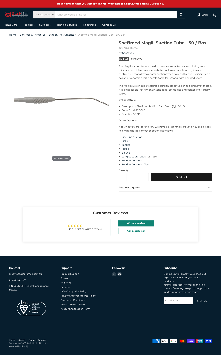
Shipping (66, 282)
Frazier (125, 141)
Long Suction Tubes (134, 156)
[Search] (181, 14)
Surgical (44, 24)
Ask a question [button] (136, 230)
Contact (42, 340)
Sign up (202, 300)
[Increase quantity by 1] (145, 177)
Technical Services (66, 24)
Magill (125, 148)
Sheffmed (128, 53)
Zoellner (126, 144)
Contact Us (109, 24)
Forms (64, 278)
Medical (29, 24)
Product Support (70, 273)
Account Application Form (75, 308)
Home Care (11, 24)
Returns (65, 287)
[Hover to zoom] (61, 101)
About (32, 340)
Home (13, 34)
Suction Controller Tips (135, 164)
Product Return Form (73, 304)
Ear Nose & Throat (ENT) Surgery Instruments (47, 34)
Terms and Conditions (73, 300)
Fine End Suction (132, 137)
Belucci (126, 152)
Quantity (123, 170)
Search (21, 340)
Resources (90, 24)
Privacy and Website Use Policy (78, 295)
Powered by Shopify (18, 346)
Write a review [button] (136, 223)
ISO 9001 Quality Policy (73, 291)
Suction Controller (132, 160)
